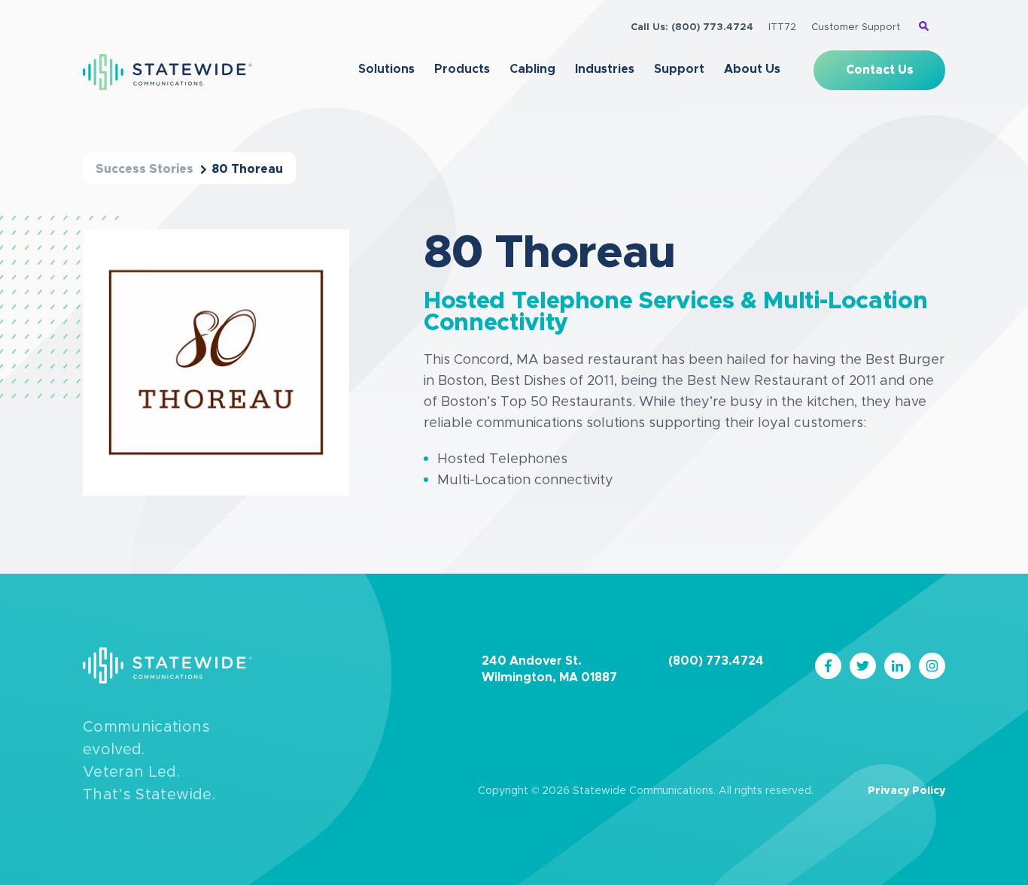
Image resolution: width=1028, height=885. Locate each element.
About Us (752, 69)
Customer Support (855, 27)
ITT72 (782, 27)
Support (679, 69)
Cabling (532, 69)
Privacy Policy (906, 791)
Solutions (386, 69)
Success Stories (144, 169)
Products (462, 69)
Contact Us (880, 70)
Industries (604, 69)
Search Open (924, 26)
